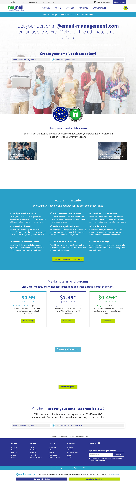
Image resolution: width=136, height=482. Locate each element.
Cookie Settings (72, 452)
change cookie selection (42, 479)
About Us (14, 447)
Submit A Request (54, 457)
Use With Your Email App (64, 241)
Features (14, 452)
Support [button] (70, 8)
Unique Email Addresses (24, 213)
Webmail (70, 447)
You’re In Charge (100, 241)
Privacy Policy (72, 468)
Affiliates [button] (83, 8)
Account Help (53, 447)
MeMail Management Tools (25, 241)
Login (32, 447)
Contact (51, 452)
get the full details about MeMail (67, 259)
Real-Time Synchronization (65, 226)
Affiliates (70, 450)
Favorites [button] (100, 8)
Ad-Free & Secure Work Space (66, 213)
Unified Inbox (99, 226)
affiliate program (67, 387)
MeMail (55, 468)
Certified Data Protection (104, 213)
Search (13, 450)
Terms (69, 457)
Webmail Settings (36, 457)
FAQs (50, 450)
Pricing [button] (58, 8)
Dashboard (33, 450)
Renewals (33, 455)
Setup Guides (53, 455)
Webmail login (120, 2)
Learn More (27, 321)
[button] (125, 8)
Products (33, 452)
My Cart (13, 457)
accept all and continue (94, 479)
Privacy (69, 455)
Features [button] (46, 8)
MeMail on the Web (21, 226)
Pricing (13, 455)
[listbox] (17, 2)
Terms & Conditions (82, 468)
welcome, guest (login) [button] (103, 2)
